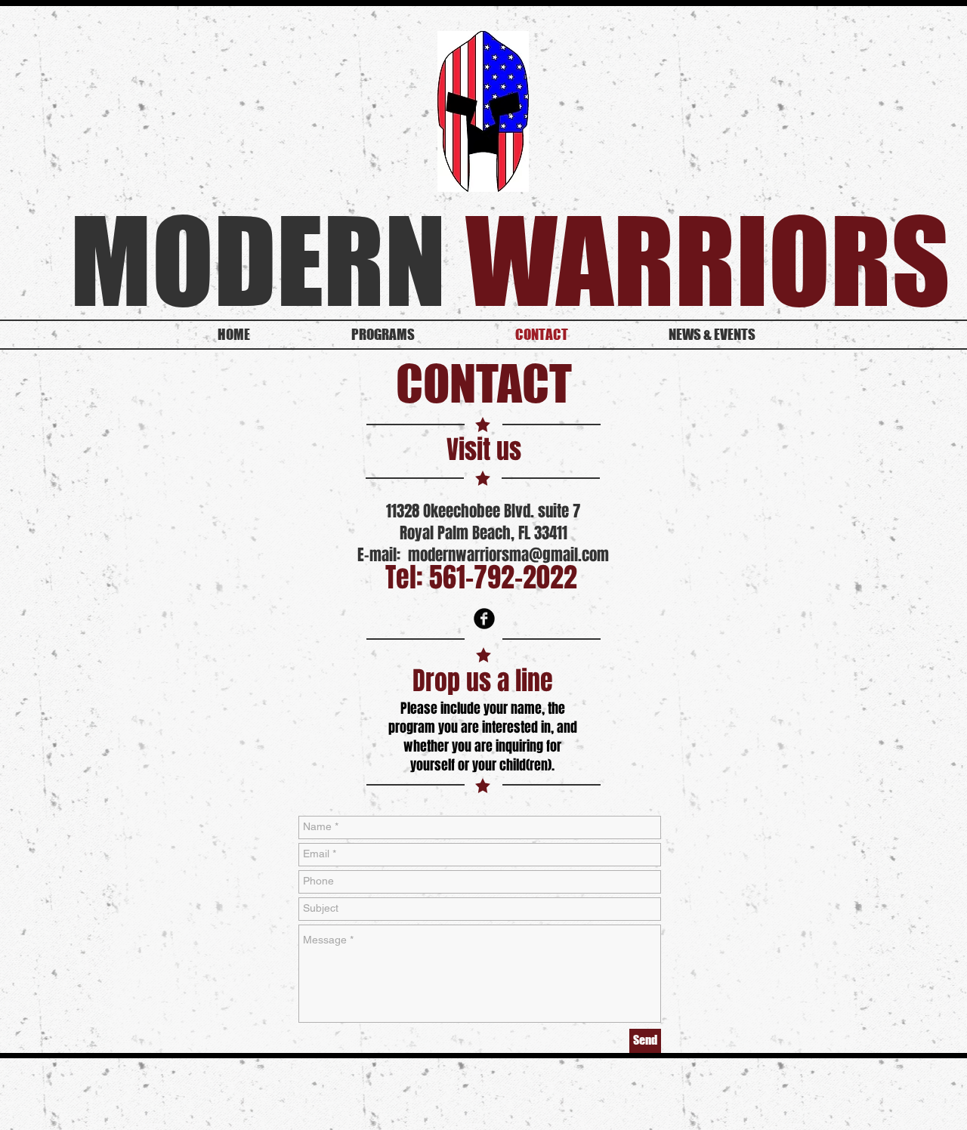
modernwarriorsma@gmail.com (508, 555)
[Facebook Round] (484, 618)
